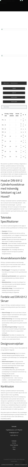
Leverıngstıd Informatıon (7, 464)
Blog (14, 449)
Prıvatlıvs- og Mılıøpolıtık (21, 464)
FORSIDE (14, 20)
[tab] (14, 83)
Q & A (14, 447)
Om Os (14, 443)
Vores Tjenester (14, 445)
